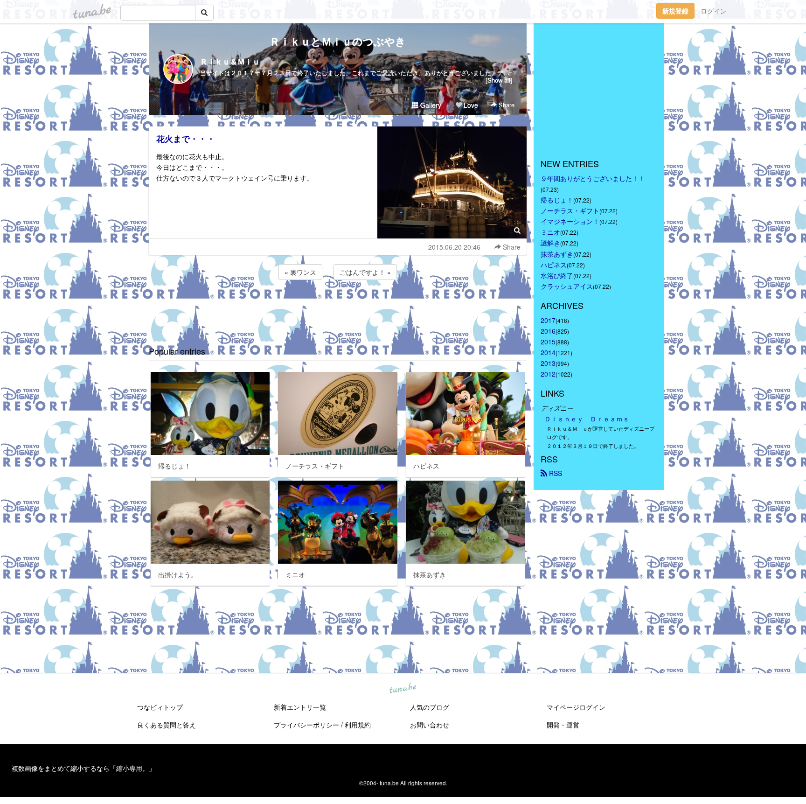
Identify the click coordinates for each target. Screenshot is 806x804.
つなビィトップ (160, 707)
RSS (554, 473)
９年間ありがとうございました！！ (593, 178)
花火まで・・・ (185, 139)
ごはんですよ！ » (365, 272)
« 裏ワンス (300, 272)
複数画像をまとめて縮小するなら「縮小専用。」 (83, 768)
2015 (548, 341)
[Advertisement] (338, 307)
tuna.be (402, 688)
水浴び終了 (557, 275)
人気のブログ (429, 707)
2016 (548, 331)
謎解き (550, 242)
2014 (548, 352)
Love (470, 105)
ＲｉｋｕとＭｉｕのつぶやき (338, 41)
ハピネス (554, 264)
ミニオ (550, 232)
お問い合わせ (429, 724)
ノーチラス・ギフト (570, 210)
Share (505, 104)
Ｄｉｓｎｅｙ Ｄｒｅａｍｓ (586, 418)
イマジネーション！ (570, 221)
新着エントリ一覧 (300, 707)
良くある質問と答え (166, 724)
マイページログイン (576, 707)
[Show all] (499, 80)
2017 (548, 320)
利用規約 (358, 724)
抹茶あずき (557, 254)
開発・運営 (563, 724)
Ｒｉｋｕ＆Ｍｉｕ (230, 61)
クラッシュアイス (567, 286)
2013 (548, 363)
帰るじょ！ (557, 199)
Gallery (429, 105)
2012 (548, 373)
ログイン (714, 10)
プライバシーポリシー (306, 724)
